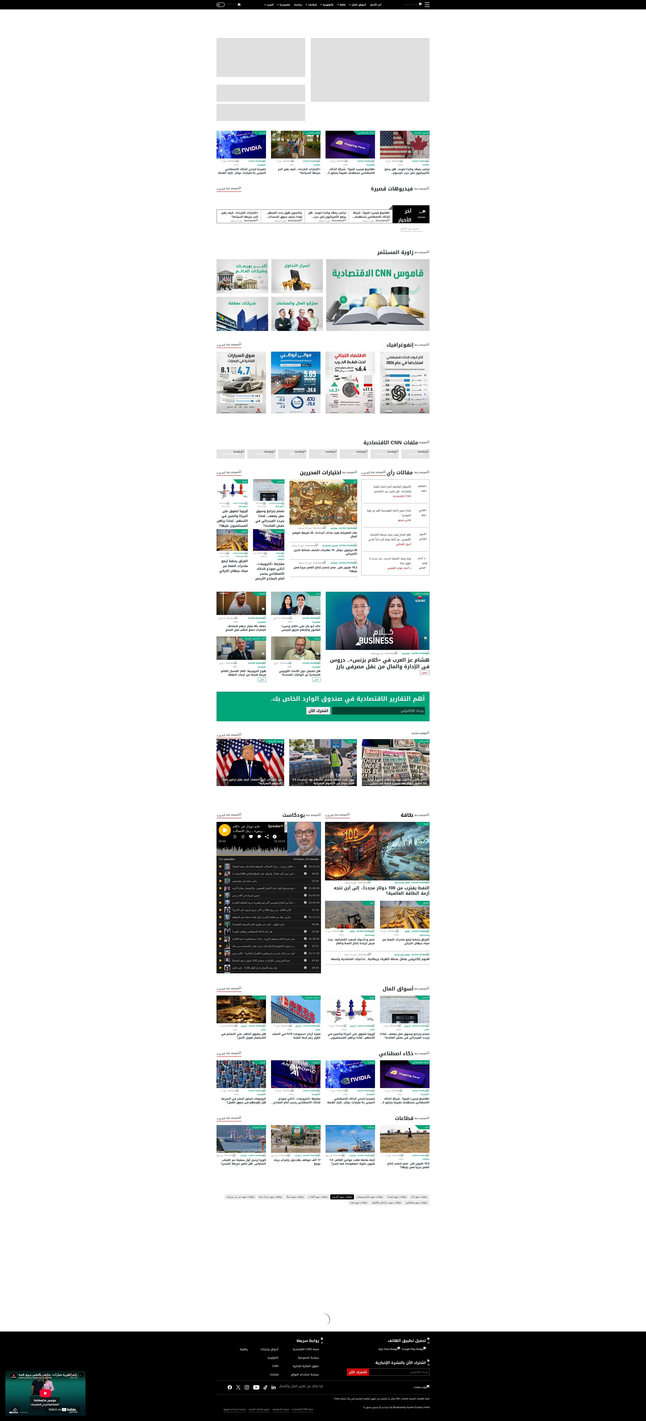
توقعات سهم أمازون (342, 1197)
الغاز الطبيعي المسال (255, 638)
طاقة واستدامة (242, 556)
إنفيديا (262, 133)
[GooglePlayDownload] (413, 1349)
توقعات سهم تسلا (295, 1197)
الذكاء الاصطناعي (366, 133)
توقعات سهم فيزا (358, 1202)
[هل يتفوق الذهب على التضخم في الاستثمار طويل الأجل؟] (241, 1009)
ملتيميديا (285, 5)
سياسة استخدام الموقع (235, 1409)
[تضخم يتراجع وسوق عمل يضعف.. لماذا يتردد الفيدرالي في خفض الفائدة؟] (268, 490)
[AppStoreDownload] (389, 1349)
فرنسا (317, 638)
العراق (244, 531)
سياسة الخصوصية (281, 1409)
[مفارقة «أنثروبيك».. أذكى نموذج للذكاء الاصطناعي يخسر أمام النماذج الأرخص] (268, 540)
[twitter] (274, 1387)
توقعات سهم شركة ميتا (270, 1197)
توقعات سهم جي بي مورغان (240, 1197)
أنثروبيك (280, 531)
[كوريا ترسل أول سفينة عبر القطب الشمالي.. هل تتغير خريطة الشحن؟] (241, 1139)
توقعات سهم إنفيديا (397, 1197)
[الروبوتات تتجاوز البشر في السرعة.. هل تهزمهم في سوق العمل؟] (241, 1074)
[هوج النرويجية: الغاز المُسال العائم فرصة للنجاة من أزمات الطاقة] (241, 648)
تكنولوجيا (328, 5)
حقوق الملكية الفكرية (259, 1409)
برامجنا (298, 5)
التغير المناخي (313, 133)
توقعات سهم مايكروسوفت (370, 1197)
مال (354, 481)
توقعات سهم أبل (419, 1197)
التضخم (280, 481)
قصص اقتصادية (330, 545)
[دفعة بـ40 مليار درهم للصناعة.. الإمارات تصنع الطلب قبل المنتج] (241, 603)
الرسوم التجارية (422, 133)
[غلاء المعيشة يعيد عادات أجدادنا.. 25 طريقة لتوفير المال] (323, 502)
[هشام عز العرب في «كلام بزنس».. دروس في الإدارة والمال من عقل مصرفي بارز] (377, 621)
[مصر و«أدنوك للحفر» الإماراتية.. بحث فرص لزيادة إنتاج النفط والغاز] (349, 915)
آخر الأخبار (375, 5)
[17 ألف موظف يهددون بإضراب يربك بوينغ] (295, 1139)
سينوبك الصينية (312, 997)
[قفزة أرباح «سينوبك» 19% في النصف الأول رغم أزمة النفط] (295, 1009)
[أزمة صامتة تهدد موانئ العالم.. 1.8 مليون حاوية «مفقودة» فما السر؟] (350, 1139)
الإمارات (261, 593)
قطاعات (312, 5)
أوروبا (244, 481)
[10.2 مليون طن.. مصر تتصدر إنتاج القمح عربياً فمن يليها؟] (404, 1139)
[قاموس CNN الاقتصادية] (377, 295)
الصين (262, 1062)
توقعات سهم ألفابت (318, 1197)
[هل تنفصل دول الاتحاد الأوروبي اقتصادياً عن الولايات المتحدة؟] (295, 648)
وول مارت (351, 741)
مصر (318, 593)
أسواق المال (359, 5)
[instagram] (247, 1387)
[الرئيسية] (413, 5)
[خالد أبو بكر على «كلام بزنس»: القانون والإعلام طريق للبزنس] (295, 603)
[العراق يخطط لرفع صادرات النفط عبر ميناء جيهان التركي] (232, 540)
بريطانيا (370, 1127)
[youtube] (256, 1387)
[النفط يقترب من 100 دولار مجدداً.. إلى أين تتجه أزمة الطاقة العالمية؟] (377, 851)
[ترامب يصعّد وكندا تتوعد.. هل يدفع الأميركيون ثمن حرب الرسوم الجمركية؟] (404, 144)
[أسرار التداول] (297, 276)
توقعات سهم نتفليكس (416, 1202)
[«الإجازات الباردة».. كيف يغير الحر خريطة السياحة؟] (295, 144)
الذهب (262, 997)
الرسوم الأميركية (275, 741)
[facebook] (230, 1387)
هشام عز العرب (422, 593)
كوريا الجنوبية (259, 1127)
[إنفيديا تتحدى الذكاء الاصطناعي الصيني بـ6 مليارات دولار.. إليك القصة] (241, 144)
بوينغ (317, 1127)
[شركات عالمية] (242, 314)
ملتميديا (406, 653)
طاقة (343, 5)
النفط (426, 824)
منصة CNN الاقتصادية (302, 1409)
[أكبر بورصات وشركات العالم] (242, 276)
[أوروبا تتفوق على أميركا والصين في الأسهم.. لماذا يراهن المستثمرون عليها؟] (232, 490)
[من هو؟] (297, 314)
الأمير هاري (423, 741)
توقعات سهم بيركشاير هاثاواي (386, 1202)
